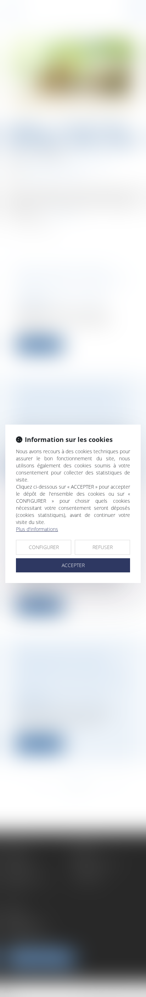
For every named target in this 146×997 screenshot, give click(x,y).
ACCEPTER (73, 565)
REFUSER (102, 547)
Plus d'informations (37, 529)
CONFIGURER (44, 547)
